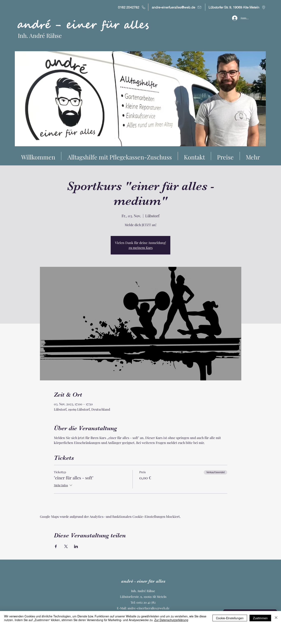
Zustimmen (260, 618)
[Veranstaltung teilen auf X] (66, 546)
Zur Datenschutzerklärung (171, 620)
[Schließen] (276, 618)
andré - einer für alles (83, 25)
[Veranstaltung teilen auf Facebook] (56, 546)
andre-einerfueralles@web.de (149, 608)
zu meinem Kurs (141, 247)
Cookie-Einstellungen (230, 618)
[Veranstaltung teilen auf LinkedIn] (76, 546)
